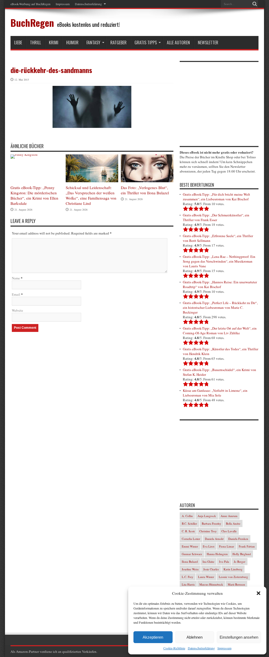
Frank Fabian (247, 546)
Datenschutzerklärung (201, 648)
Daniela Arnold (214, 539)
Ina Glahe (208, 562)
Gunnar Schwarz (192, 554)
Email (16, 294)
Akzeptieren (153, 637)
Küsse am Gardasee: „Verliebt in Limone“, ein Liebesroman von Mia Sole (215, 393)
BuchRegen (32, 22)
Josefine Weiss (190, 569)
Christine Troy (208, 531)
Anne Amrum (229, 516)
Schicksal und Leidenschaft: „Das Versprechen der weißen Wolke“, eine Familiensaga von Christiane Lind (91, 195)
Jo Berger (239, 562)
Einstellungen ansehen (239, 637)
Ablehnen (195, 637)
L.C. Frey (187, 577)
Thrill (35, 42)
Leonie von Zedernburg (233, 577)
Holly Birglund (241, 554)
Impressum (224, 648)
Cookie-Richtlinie (174, 648)
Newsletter (208, 42)
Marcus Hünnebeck (211, 584)
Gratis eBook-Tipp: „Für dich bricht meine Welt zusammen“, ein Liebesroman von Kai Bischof (216, 196)
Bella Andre (233, 523)
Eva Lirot (208, 546)
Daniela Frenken (238, 539)
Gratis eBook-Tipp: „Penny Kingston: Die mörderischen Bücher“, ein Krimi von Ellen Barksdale (34, 195)
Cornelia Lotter (191, 539)
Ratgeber (118, 42)
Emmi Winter (190, 546)
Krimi (53, 42)
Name (16, 278)
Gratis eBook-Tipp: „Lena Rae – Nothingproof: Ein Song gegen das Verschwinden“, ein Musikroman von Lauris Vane (219, 261)
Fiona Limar (226, 546)
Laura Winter (206, 577)
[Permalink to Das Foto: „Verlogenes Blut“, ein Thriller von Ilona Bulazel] (147, 168)
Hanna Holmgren (217, 554)
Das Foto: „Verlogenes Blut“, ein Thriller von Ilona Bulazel (145, 190)
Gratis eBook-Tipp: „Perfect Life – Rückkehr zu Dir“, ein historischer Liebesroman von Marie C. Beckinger (220, 307)
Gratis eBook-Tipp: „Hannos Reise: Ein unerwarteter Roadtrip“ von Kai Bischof (220, 284)
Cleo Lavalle (229, 531)
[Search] (254, 4)
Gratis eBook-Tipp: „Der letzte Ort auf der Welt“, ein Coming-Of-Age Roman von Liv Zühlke (220, 330)
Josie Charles (211, 569)
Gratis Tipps (145, 42)
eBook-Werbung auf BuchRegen (30, 4)
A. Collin (187, 516)
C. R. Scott (188, 531)
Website (17, 310)
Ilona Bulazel (190, 562)
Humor (72, 42)
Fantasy (93, 42)
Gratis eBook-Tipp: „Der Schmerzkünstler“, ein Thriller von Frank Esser (216, 217)
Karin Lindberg (233, 569)
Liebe (18, 42)
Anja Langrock (207, 516)
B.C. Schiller (189, 523)
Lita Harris (188, 584)
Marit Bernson (236, 584)
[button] (258, 593)
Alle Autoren (178, 42)
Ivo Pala (224, 562)
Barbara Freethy (211, 523)
